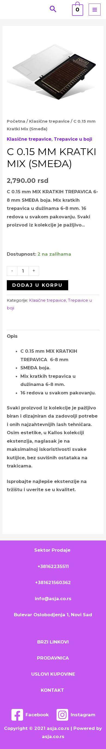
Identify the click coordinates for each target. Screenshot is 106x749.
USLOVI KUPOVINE (53, 674)
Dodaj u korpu (37, 285)
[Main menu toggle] (95, 10)
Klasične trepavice (49, 121)
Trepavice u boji (73, 139)
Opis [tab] (12, 336)
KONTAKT (53, 690)
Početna (16, 121)
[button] (53, 9)
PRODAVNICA (53, 658)
